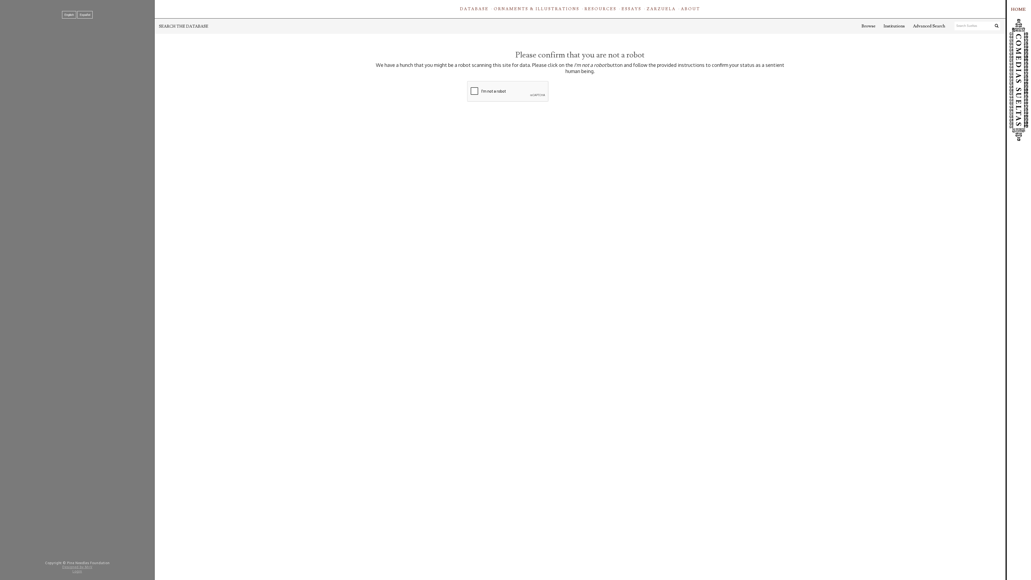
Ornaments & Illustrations (536, 9)
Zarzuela (661, 9)
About (690, 9)
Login (77, 571)
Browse (869, 26)
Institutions (894, 26)
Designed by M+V (77, 567)
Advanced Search (929, 26)
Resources (600, 9)
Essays (631, 9)
